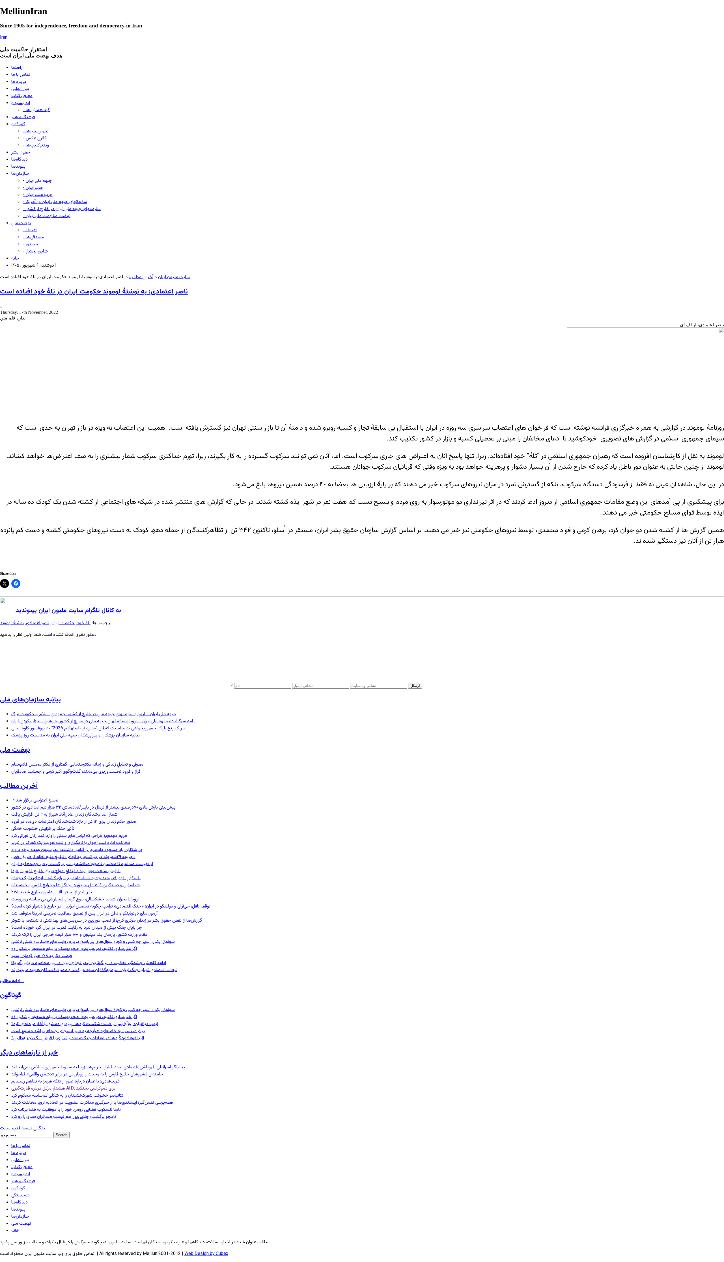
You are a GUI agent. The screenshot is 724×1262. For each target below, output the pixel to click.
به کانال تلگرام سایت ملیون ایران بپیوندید (67, 610)
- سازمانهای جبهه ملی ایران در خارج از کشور (62, 209)
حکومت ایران (63, 623)
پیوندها (18, 166)
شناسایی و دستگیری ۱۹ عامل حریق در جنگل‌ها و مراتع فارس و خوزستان (75, 885)
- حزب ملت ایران (38, 194)
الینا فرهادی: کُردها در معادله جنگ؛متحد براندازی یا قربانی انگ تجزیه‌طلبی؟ (77, 1038)
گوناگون (18, 124)
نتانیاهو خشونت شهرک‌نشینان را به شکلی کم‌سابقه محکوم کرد (67, 1095)
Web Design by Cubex (206, 1253)
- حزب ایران (33, 187)
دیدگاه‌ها (19, 159)
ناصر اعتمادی (37, 623)
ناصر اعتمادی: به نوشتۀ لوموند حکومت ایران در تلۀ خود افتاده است (94, 291)
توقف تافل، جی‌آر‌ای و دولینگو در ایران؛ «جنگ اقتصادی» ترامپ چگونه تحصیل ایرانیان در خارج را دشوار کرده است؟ (110, 906)
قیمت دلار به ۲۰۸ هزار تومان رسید (41, 956)
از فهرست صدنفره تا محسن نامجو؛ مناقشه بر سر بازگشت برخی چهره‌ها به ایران (82, 864)
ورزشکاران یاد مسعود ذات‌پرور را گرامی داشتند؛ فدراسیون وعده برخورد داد (76, 849)
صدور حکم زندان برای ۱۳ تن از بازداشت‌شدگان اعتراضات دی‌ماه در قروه (73, 821)
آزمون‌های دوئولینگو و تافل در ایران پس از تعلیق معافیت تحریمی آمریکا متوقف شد (84, 913)
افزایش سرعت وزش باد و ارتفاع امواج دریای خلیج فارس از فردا (65, 871)
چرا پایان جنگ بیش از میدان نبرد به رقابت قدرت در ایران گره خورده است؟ (76, 927)
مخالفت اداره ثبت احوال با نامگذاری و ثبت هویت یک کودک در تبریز (70, 842)
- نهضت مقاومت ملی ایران (46, 216)
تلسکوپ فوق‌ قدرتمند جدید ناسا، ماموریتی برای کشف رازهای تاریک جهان (76, 878)
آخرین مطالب (141, 277)
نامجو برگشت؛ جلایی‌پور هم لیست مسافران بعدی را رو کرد (63, 1116)
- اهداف (30, 230)
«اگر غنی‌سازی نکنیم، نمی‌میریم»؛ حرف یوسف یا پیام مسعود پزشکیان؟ (74, 948)
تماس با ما (20, 74)
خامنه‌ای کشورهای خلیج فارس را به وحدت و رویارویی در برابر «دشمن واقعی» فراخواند (87, 1074)
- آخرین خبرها (35, 131)
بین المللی (20, 88)
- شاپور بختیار (35, 251)
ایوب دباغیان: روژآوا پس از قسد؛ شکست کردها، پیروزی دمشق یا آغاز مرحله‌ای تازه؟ (84, 1024)
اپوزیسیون (20, 103)
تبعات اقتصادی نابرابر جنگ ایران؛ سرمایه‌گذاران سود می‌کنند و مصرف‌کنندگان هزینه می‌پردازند (94, 970)
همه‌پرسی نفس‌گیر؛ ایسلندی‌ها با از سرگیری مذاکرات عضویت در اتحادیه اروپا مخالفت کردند (92, 1102)
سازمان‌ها (20, 173)
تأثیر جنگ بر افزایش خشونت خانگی (42, 828)
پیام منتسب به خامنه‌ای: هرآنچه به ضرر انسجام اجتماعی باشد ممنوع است (78, 1031)
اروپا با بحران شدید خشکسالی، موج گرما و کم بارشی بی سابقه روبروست (75, 899)
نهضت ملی (21, 223)
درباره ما (18, 81)
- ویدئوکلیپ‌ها (36, 145)
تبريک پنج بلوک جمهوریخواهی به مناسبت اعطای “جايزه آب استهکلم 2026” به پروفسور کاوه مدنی (98, 728)
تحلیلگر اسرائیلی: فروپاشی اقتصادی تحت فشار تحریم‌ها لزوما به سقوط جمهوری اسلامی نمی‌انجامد (98, 1067)
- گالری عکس (35, 138)
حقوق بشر (20, 152)
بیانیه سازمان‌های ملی (30, 699)
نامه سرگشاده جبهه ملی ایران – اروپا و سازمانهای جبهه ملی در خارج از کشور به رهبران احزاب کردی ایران (103, 721)
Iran (3, 37)
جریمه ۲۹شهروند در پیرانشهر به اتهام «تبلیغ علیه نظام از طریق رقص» (73, 857)
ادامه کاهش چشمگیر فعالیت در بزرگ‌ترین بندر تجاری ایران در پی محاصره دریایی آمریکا (88, 963)
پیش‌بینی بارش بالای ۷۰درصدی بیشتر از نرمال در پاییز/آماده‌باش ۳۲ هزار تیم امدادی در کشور (93, 807)
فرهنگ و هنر (23, 117)
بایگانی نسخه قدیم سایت (22, 1128)
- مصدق (30, 244)
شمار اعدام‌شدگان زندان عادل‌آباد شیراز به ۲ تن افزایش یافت (64, 814)
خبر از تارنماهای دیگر (29, 1052)
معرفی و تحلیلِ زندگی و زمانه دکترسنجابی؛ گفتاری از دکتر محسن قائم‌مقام (78, 764)
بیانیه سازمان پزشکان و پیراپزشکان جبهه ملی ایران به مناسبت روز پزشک (75, 735)
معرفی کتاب (22, 96)
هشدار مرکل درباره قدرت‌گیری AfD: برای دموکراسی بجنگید (63, 1088)
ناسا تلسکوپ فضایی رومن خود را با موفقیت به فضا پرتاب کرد (66, 1109)
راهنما (16, 67)
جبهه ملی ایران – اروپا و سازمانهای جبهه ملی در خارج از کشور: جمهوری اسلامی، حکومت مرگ (93, 714)
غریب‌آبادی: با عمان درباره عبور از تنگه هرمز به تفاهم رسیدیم (65, 1081)
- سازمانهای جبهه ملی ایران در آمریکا (55, 202)
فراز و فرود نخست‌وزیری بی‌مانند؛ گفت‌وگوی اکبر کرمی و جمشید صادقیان (76, 771)
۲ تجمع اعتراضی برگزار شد (34, 800)
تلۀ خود (83, 623)
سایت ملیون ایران (174, 277)
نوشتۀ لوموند (12, 623)
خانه (15, 258)
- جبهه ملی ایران (37, 180)
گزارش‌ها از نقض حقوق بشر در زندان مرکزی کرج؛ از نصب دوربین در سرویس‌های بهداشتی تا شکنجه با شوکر (106, 920)
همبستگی (20, 1195)
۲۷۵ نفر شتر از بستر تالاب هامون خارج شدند (51, 892)
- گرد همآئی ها (36, 110)
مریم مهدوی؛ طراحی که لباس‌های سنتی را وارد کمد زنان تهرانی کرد (69, 835)
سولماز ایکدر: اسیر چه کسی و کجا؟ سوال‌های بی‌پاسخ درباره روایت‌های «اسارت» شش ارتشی (93, 941)
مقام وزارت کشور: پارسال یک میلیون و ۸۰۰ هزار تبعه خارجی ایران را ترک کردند (79, 934)
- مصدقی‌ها (33, 237)
